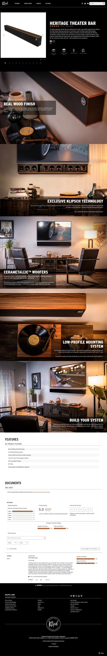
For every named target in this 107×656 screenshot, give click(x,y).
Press (39, 604)
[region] (23, 35)
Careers (72, 606)
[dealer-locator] (82, 3)
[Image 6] (23, 63)
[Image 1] (5, 63)
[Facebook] (74, 596)
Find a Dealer (8, 600)
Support (40, 600)
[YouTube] (79, 596)
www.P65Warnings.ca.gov (66, 585)
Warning (54, 643)
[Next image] (43, 35)
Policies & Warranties (76, 609)
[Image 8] (30, 63)
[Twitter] (71, 596)
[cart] (88, 3)
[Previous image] (4, 35)
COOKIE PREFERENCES (53, 646)
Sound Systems (28, 3)
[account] (85, 3)
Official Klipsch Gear (10, 606)
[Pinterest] (81, 596)
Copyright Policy (75, 611)
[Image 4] (16, 63)
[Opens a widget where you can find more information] (101, 653)
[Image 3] (12, 63)
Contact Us (40, 602)
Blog (39, 606)
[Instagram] (76, 596)
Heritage (38, 3)
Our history (73, 600)
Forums (40, 609)
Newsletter (41, 608)
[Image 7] (26, 63)
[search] (104, 3)
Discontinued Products (11, 609)
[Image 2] (9, 63)
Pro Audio (48, 3)
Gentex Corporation (65, 638)
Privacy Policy (74, 608)
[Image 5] (19, 63)
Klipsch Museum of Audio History (79, 602)
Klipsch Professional (10, 602)
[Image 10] (37, 63)
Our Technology (74, 604)
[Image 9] (33, 63)
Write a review (69, 26)
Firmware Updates (9, 608)
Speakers (17, 3)
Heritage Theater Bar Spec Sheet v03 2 (41, 492)
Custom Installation (10, 604)
